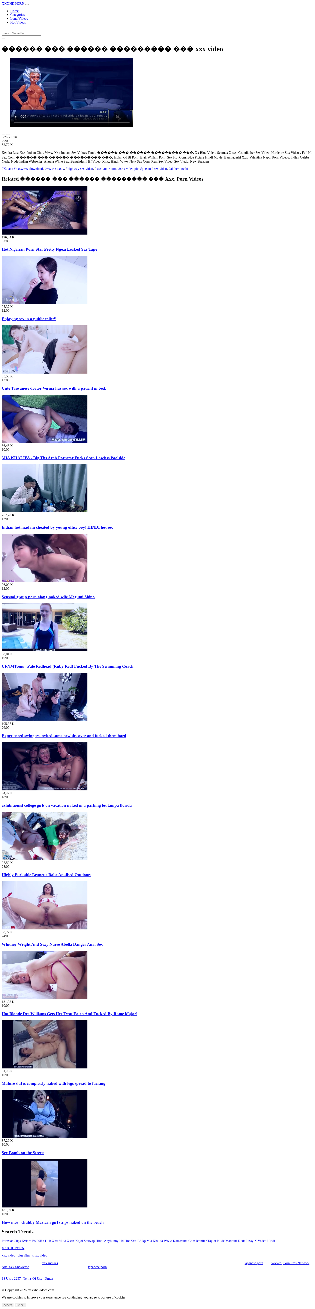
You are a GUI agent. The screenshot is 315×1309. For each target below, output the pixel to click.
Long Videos (19, 18)
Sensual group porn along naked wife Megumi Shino (48, 597)
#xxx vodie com (106, 169)
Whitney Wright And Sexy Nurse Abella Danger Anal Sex (52, 944)
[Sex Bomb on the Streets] (44, 1136)
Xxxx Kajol (75, 1241)
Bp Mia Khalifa (152, 1241)
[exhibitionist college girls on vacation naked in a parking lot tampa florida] (44, 789)
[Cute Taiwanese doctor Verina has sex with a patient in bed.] (44, 372)
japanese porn (253, 1263)
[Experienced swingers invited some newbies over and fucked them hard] (44, 720)
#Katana (7, 169)
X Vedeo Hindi (264, 1241)
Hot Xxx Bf (132, 1241)
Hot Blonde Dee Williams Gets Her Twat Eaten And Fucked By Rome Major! (69, 1013)
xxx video (8, 1255)
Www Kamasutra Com (179, 1241)
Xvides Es (29, 1241)
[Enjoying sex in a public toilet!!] (44, 303)
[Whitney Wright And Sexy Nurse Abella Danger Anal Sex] (44, 928)
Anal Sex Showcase (15, 1267)
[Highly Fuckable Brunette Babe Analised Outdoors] (44, 859)
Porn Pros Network (296, 1263)
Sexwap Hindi (93, 1241)
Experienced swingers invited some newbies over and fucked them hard (64, 735)
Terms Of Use (32, 1278)
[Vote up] (3, 134)
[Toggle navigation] (27, 4)
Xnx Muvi (59, 1241)
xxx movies (50, 1263)
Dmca (49, 1278)
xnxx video (39, 1255)
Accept (7, 1305)
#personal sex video (153, 169)
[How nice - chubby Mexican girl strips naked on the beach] (44, 1206)
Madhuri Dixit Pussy (239, 1241)
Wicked (276, 1263)
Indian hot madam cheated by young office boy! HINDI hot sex (57, 527)
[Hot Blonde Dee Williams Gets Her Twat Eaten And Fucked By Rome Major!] (44, 998)
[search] (3, 38)
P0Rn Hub (43, 1241)
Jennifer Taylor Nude (210, 1241)
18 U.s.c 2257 (11, 1278)
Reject (20, 1305)
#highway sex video (79, 169)
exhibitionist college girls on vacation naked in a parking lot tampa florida (67, 805)
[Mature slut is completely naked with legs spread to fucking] (44, 1067)
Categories (17, 14)
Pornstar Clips (11, 1241)
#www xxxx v (54, 169)
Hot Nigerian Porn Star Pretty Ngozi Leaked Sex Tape (49, 249)
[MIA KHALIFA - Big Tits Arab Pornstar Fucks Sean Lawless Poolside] (44, 442)
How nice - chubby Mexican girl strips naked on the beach (53, 1222)
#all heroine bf (178, 169)
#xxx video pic (128, 169)
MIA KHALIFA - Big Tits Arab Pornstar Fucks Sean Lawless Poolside (63, 458)
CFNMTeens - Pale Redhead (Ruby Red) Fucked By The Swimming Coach (68, 666)
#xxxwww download (28, 169)
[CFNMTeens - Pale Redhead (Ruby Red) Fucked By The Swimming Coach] (44, 650)
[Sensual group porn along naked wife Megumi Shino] (44, 581)
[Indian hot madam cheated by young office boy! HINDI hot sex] (44, 511)
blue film (24, 1255)
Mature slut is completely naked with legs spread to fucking (53, 1083)
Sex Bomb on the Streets (23, 1152)
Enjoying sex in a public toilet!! (29, 319)
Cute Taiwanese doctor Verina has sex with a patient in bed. (54, 388)
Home (14, 11)
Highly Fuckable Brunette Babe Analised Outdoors (46, 874)
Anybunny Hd (114, 1241)
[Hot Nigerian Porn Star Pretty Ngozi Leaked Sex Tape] (44, 233)
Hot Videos (18, 22)
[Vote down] (7, 134)
